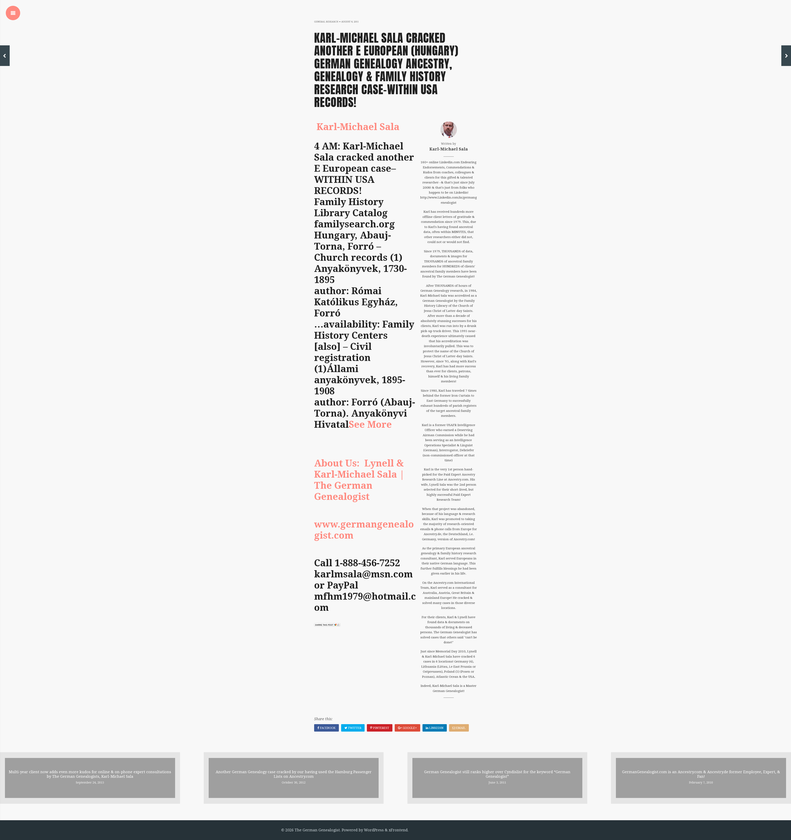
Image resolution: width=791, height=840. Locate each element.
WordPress (374, 830)
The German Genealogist (317, 830)
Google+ (409, 728)
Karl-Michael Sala (358, 126)
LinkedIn (435, 728)
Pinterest (380, 728)
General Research (326, 21)
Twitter (354, 728)
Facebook (327, 728)
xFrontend (398, 830)
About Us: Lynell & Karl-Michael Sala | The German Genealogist (359, 480)
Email (460, 728)
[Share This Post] (327, 625)
